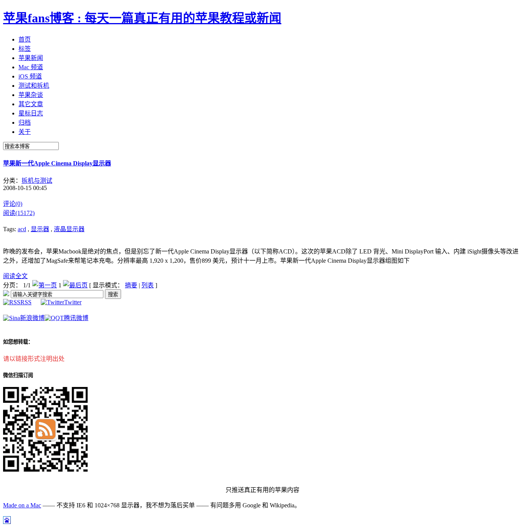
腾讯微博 (76, 318)
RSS (26, 302)
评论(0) (12, 203)
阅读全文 (15, 276)
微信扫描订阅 (18, 375)
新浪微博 (32, 318)
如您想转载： (18, 342)
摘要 (131, 285)
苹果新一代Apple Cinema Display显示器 (57, 163)
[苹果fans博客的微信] (45, 469)
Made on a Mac (22, 505)
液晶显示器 (69, 229)
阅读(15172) (19, 213)
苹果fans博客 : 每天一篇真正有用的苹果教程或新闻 (142, 18)
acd (22, 229)
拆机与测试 (37, 180)
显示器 (40, 229)
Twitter (72, 302)
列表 (147, 285)
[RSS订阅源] (6, 294)
